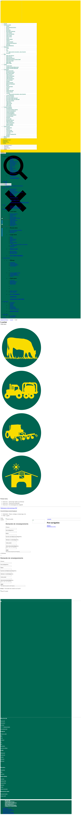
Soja (7, 50)
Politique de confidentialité (11, 806)
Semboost (2, 785)
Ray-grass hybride (13, 231)
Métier (7, 533)
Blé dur (11, 159)
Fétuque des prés (13, 239)
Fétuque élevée (13, 240)
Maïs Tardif (12, 194)
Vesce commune (13, 292)
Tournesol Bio (12, 306)
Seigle (11, 166)
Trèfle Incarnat (12, 223)
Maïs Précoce (12, 190)
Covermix (2, 778)
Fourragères (5, 209)
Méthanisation (5, 314)
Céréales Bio (12, 302)
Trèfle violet (12, 232)
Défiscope (2, 761)
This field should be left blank (12, 551)
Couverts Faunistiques (14, 264)
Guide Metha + (13, 316)
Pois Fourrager (12, 219)
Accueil (11, 319)
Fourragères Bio (13, 307)
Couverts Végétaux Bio (11, 134)
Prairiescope (2, 755)
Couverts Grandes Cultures (15, 272)
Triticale (11, 169)
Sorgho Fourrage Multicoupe (12, 68)
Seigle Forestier (13, 283)
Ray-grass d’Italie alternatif (15, 218)
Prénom (7, 527)
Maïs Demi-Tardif (13, 193)
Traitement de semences (11, 43)
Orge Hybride (12, 162)
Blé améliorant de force (11, 27)
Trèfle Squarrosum (13, 224)
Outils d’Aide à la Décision (11, 802)
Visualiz (1, 757)
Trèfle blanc (12, 246)
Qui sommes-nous (3, 729)
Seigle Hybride (13, 168)
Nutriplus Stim (3, 780)
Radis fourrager (13, 282)
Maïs (5, 54)
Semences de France (4, 319)
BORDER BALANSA (51, 526)
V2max (1, 787)
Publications (2, 722)
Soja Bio (11, 304)
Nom (10, 530)
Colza (6, 182)
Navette (11, 215)
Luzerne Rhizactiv (13, 245)
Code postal (8, 543)
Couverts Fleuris (13, 265)
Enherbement (12, 262)
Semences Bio (5, 301)
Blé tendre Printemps (14, 161)
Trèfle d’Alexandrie (13, 220)
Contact (4, 143)
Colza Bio (12, 303)
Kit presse (2, 725)
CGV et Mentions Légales (10, 805)
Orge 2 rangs (12, 164)
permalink (49, 519)
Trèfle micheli (12, 221)
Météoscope (2, 752)
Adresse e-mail (12, 539)
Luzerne (11, 243)
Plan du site (2, 720)
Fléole (11, 241)
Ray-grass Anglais (13, 242)
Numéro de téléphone (14, 536)
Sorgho (5, 64)
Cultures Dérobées (13, 263)
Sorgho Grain (12, 205)
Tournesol (8, 53)
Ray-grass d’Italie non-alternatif (16, 230)
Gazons (4, 317)
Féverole (11, 172)
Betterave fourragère (10, 83)
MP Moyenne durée (13, 252)
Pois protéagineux (10, 45)
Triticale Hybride (13, 170)
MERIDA (49, 525)
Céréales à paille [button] (6, 156)
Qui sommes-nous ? (9, 803)
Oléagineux (5, 181)
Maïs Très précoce (13, 189)
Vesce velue (12, 225)
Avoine (11, 157)
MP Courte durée (13, 251)
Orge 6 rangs (12, 165)
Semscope (2, 759)
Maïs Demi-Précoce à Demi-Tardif (16, 192)
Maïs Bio (11, 305)
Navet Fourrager (13, 216)
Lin (6, 183)
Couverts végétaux (3, 748)
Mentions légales (7, 727)
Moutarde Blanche (13, 281)
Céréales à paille (3, 733)
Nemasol (11, 276)
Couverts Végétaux (6, 257)
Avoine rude (12, 280)
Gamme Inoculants (4, 789)
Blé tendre (12, 160)
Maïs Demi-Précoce (13, 191)
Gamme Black (3, 783)
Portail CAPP (3, 795)
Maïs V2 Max (9, 63)
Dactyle (11, 238)
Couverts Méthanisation (14, 274)
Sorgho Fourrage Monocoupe (15, 207)
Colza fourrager (13, 214)
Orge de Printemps (13, 163)
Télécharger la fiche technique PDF (8, 508)
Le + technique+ (13, 315)
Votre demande (12, 546)
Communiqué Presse (9, 801)
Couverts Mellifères (13, 273)
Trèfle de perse (12, 222)
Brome (11, 236)
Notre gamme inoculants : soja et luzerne (17, 51)
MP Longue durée (13, 253)
